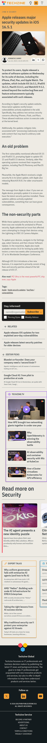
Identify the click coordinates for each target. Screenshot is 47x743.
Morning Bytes (14, 317)
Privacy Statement (23, 734)
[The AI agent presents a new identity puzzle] (20, 515)
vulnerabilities (7, 293)
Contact (23, 728)
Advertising (23, 722)
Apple (4, 290)
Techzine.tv (18, 394)
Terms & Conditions (23, 731)
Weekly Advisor (32, 317)
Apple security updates (16, 290)
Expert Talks (15, 563)
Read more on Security (18, 492)
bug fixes (30, 290)
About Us (24, 725)
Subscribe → (34, 311)
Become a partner (23, 719)
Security (12, 12)
